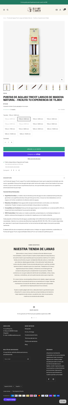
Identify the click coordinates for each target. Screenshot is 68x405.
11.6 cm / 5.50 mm (24, 124)
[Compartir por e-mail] (18, 170)
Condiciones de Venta (31, 335)
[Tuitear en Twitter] (16, 170)
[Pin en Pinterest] (13, 170)
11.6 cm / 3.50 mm (24, 119)
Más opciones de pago (34, 159)
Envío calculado (17, 106)
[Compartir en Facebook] (11, 170)
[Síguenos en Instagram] (53, 379)
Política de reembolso (31, 341)
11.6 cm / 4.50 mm (52, 119)
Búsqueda (28, 328)
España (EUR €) (8, 386)
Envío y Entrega (29, 332)
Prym (5, 93)
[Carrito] (64, 10)
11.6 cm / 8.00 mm (24, 129)
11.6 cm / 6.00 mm (38, 124)
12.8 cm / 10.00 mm (52, 129)
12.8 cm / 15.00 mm (25, 134)
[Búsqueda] (7, 10)
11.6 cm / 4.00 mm (38, 119)
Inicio (4, 18)
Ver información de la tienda (12, 166)
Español (18, 386)
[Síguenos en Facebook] (48, 379)
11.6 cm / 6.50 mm (52, 124)
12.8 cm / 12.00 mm (10, 134)
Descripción (7, 178)
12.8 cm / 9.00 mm (38, 129)
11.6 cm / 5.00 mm (10, 124)
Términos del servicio (31, 338)
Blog (26, 344)
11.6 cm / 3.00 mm (10, 119)
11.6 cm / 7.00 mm (10, 129)
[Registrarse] (28, 359)
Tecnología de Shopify (18, 391)
